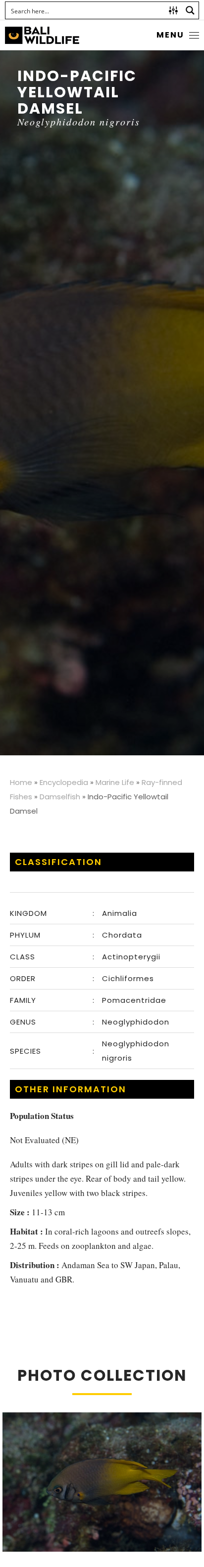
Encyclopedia (64, 782)
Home (21, 782)
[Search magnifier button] (190, 10)
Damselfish (60, 796)
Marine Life (115, 782)
